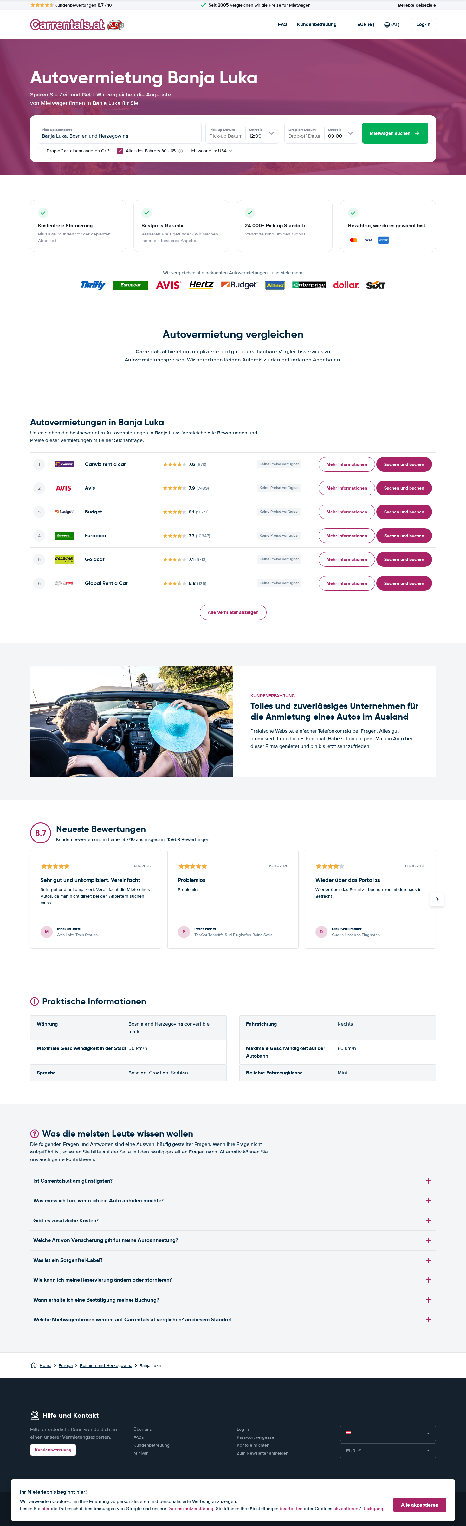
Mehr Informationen (347, 464)
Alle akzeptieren (419, 1505)
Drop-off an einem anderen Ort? (77, 151)
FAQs (138, 1437)
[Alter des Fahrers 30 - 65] (120, 151)
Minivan (141, 1453)
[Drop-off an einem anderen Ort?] (41, 151)
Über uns (142, 1429)
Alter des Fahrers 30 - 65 (151, 151)
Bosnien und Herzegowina (106, 1365)
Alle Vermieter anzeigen (233, 612)
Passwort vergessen (257, 1437)
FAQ (282, 24)
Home (45, 1365)
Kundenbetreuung (317, 24)
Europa (66, 1365)
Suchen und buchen (404, 464)
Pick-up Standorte (57, 130)
